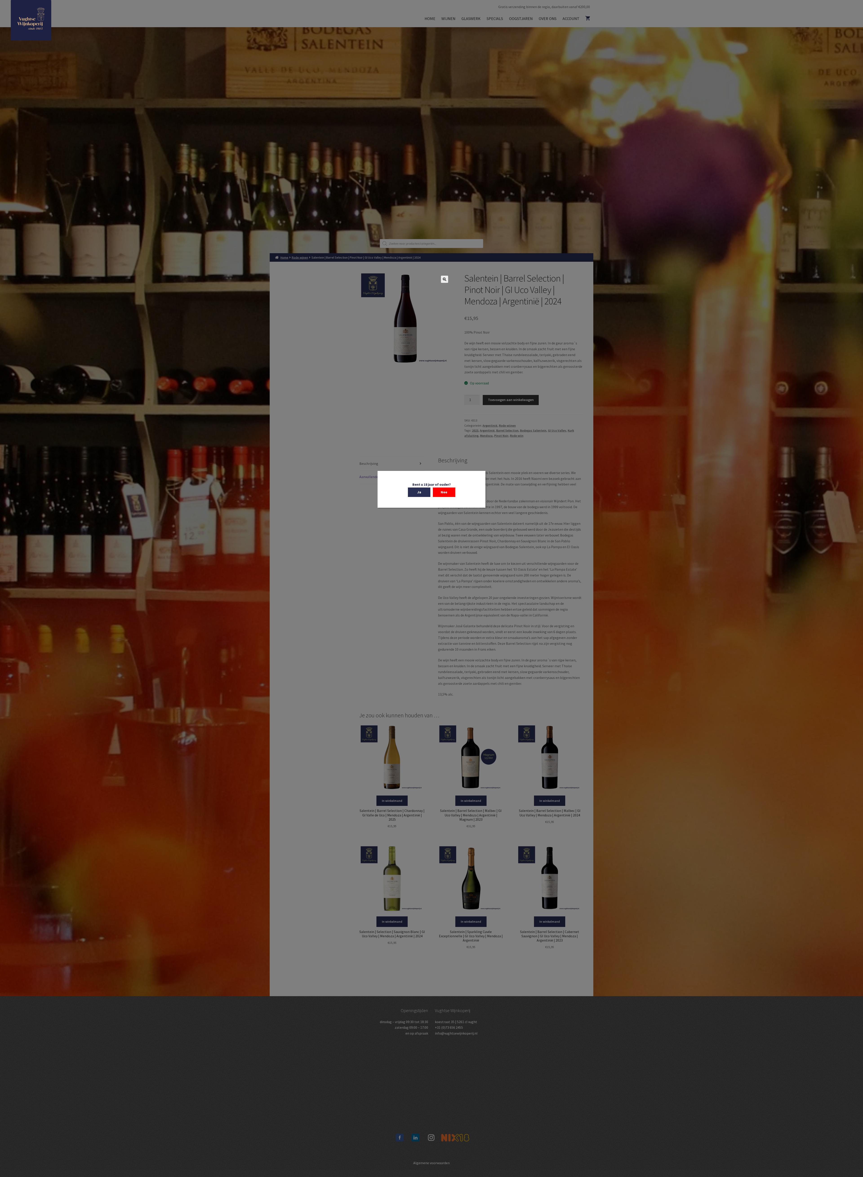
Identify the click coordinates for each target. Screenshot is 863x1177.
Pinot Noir (501, 436)
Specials (495, 18)
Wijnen (448, 18)
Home (430, 18)
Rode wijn (516, 436)
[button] (444, 279)
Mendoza (486, 436)
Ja (419, 492)
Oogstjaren (521, 18)
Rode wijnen (300, 257)
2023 (475, 430)
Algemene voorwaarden (431, 1163)
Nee (444, 492)
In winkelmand (392, 801)
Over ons (547, 18)
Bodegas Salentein (533, 430)
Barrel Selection (507, 430)
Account (571, 18)
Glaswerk (470, 18)
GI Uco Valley (557, 430)
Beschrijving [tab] (368, 463)
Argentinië (490, 425)
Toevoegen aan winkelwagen (511, 399)
